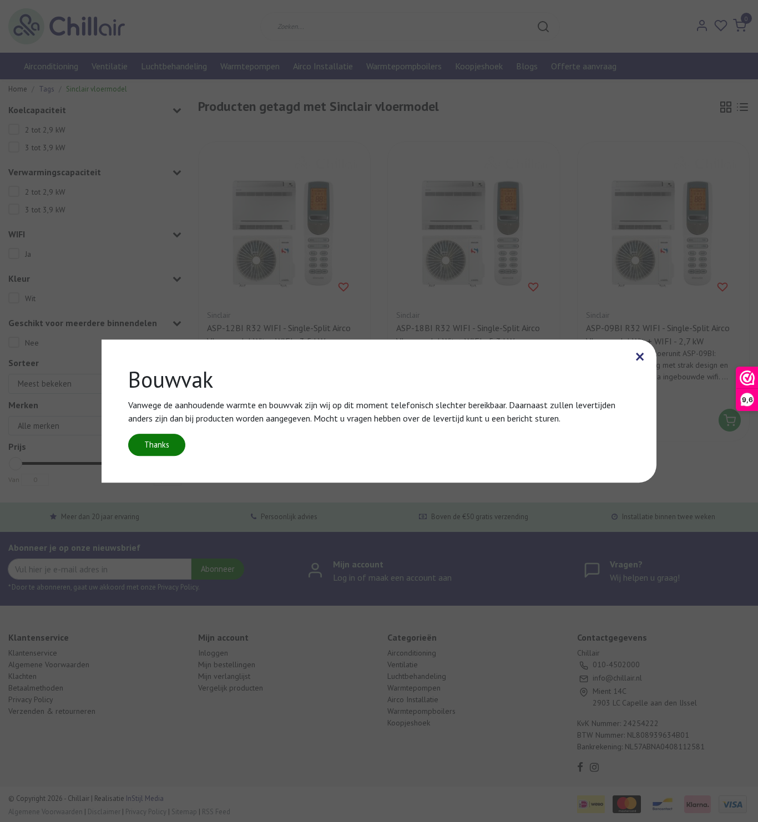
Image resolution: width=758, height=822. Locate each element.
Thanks (156, 444)
